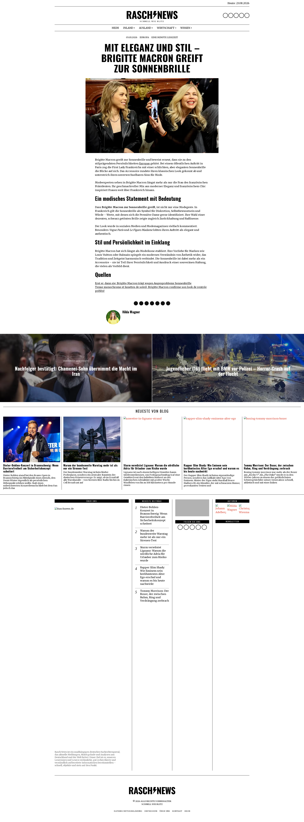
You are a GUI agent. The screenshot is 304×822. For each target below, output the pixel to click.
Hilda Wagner (131, 311)
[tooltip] (225, 15)
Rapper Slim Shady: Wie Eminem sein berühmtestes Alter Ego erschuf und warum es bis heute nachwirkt (211, 468)
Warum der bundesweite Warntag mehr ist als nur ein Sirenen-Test (90, 467)
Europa (144, 37)
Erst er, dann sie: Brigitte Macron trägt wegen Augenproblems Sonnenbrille (143, 283)
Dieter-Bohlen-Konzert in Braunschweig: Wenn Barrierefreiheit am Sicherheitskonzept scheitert (30, 468)
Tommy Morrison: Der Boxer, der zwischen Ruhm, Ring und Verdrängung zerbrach (268, 467)
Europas (144, 163)
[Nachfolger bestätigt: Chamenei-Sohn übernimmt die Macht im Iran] (76, 368)
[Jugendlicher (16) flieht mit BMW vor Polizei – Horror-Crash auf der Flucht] (228, 368)
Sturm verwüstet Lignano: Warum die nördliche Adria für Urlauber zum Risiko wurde (151, 467)
